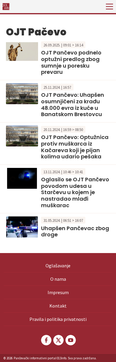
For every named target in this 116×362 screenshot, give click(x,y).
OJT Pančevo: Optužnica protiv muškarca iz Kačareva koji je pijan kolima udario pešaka (75, 146)
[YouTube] (70, 340)
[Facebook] (45, 340)
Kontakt (58, 306)
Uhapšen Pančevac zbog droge (75, 231)
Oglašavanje (58, 266)
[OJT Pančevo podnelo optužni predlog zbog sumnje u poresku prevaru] (22, 51)
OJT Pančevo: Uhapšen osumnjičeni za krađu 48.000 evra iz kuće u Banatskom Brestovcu (72, 104)
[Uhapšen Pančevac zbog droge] (22, 226)
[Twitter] (58, 340)
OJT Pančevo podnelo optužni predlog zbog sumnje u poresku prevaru (71, 62)
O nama (58, 279)
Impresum (58, 292)
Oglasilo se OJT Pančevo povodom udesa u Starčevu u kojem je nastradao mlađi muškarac (75, 192)
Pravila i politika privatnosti (58, 319)
